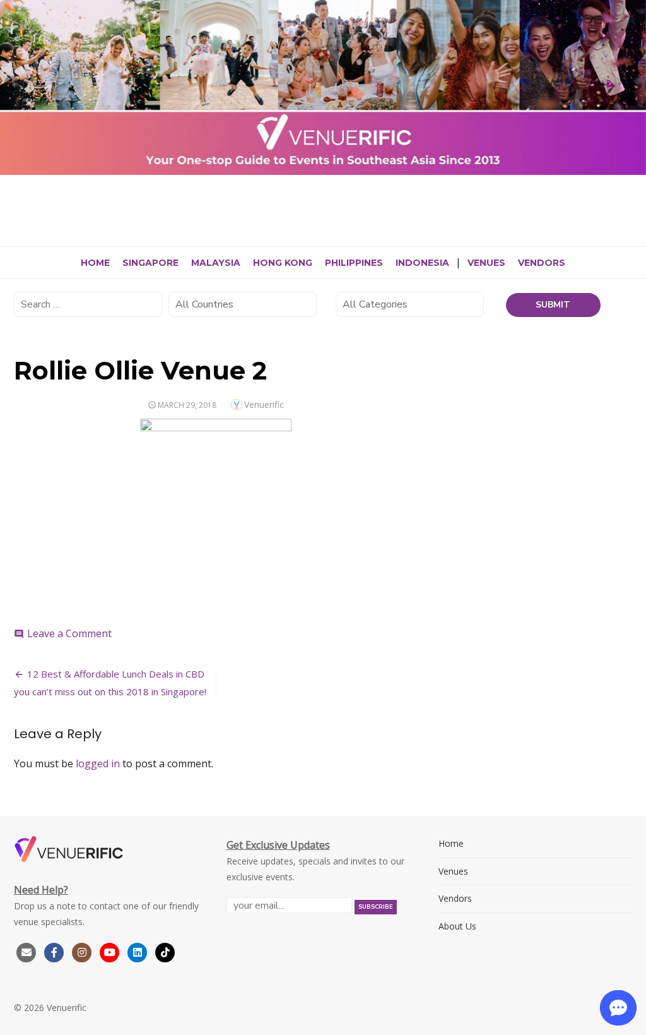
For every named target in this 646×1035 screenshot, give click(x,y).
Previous (12, 84)
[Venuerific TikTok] (165, 951)
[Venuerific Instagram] (83, 951)
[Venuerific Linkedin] (139, 951)
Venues (486, 262)
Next (633, 84)
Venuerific (264, 404)
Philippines (354, 262)
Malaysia (215, 262)
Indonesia (422, 262)
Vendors (541, 262)
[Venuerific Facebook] (54, 951)
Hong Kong (282, 262)
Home (95, 262)
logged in (98, 763)
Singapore (150, 262)
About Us (457, 926)
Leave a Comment (69, 633)
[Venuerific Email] (26, 951)
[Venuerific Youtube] (111, 951)
